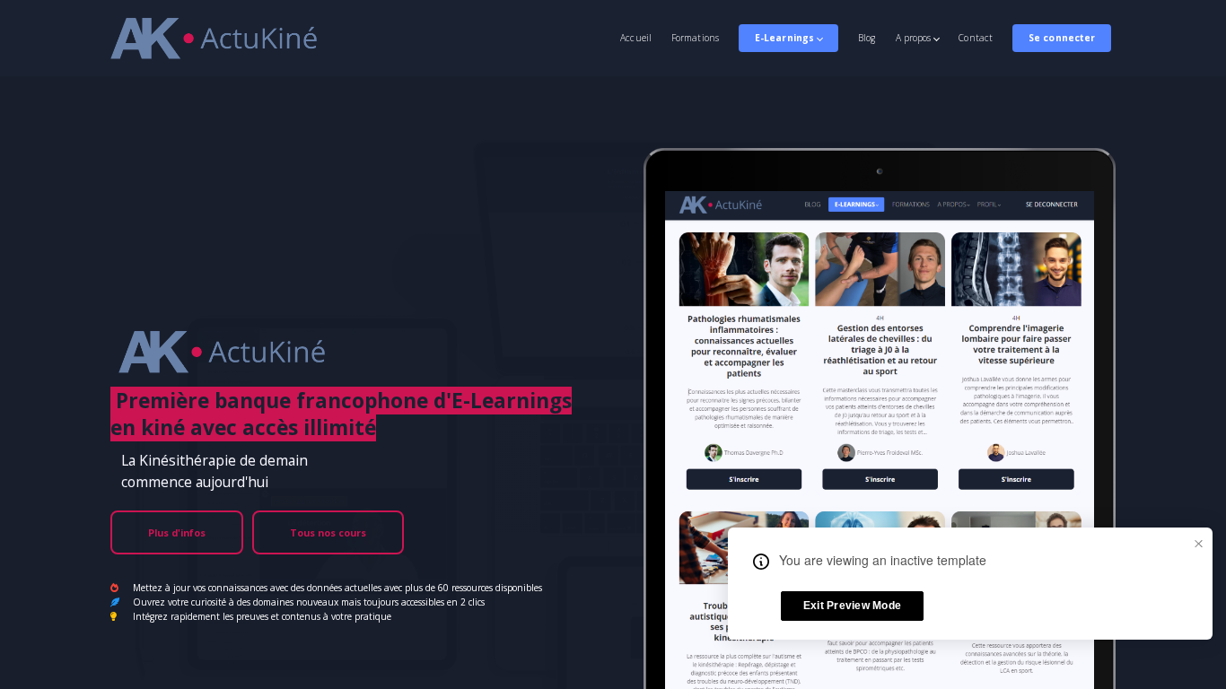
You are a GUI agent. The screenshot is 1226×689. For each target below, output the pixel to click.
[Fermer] (1198, 542)
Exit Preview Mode (852, 605)
